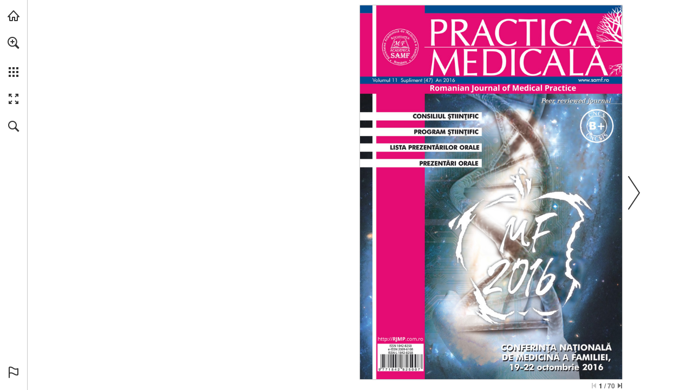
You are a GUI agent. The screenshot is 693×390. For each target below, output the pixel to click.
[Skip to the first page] (594, 385)
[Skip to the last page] (620, 385)
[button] (13, 42)
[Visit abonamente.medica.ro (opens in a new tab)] (13, 15)
